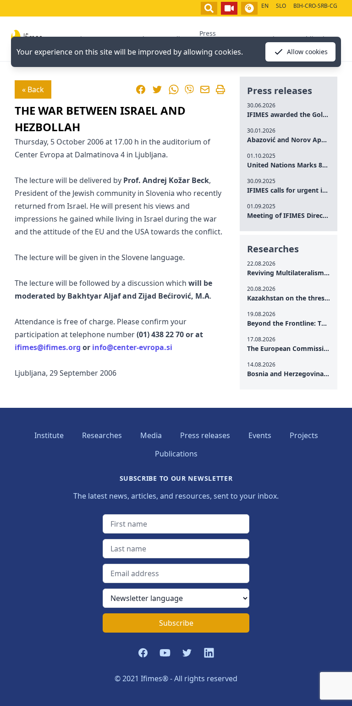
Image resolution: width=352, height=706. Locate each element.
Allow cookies (307, 51)
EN (265, 6)
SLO (281, 6)
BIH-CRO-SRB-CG (315, 6)
